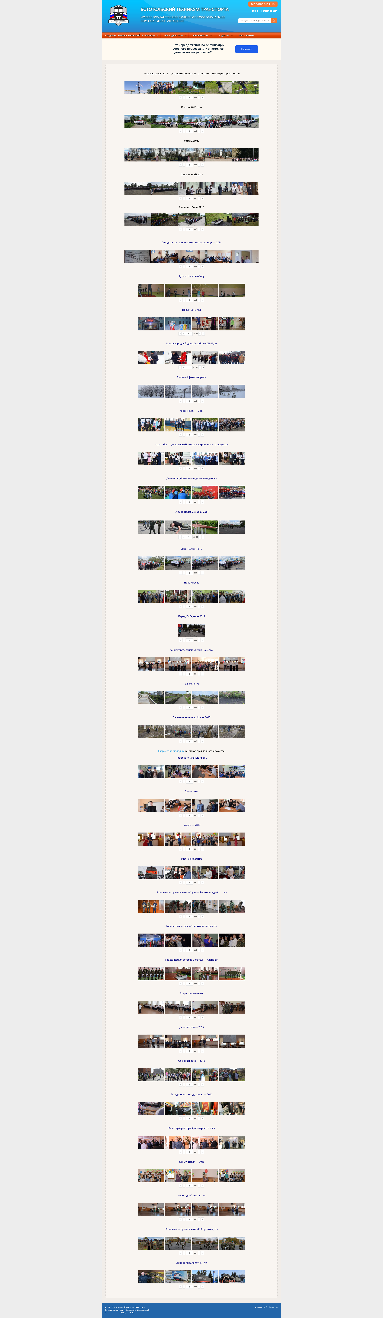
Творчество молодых (171, 751)
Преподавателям (173, 35)
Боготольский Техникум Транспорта (185, 9)
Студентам (223, 35)
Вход (255, 10)
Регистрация (269, 10)
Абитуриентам (200, 35)
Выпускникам (246, 35)
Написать (246, 49)
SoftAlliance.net (271, 1307)
